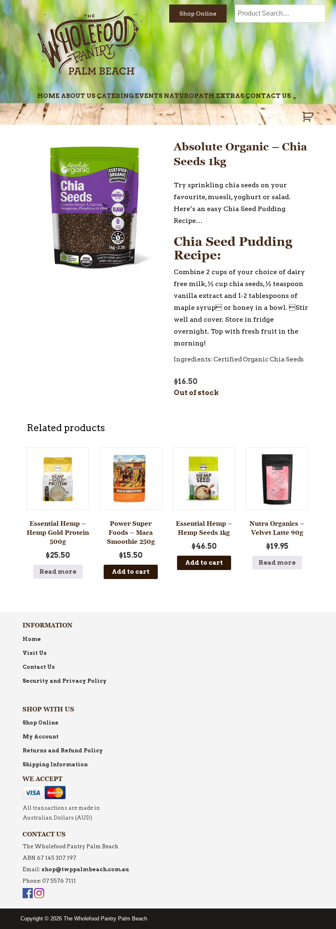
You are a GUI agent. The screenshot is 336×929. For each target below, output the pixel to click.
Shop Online (197, 13)
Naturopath (189, 96)
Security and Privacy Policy (65, 681)
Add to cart (131, 571)
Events (149, 96)
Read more (58, 571)
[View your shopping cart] (309, 117)
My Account (41, 737)
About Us (78, 96)
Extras (230, 96)
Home (48, 96)
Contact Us (268, 96)
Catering (115, 96)
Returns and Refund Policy (63, 750)
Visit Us (35, 653)
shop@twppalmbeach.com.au (85, 869)
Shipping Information (55, 764)
